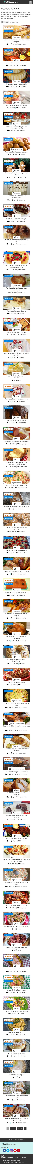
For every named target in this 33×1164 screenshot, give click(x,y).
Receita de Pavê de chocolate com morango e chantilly (16, 127)
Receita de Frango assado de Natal (16, 905)
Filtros (6, 22)
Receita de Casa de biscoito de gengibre (16, 506)
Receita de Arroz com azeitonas (16, 948)
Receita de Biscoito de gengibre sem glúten (16, 174)
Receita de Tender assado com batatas (16, 969)
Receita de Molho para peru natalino (16, 772)
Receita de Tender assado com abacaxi (16, 441)
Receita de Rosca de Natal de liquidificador (16, 660)
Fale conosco (6, 1160)
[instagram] (11, 1150)
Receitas (3, 6)
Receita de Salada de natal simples (16, 1011)
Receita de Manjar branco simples (16, 84)
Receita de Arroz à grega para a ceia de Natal (16, 704)
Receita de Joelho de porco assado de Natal (16, 241)
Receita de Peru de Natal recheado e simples (16, 615)
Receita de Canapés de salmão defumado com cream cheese (16, 860)
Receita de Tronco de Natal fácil (16, 839)
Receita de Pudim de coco (16, 1054)
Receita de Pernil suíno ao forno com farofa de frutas (16, 1119)
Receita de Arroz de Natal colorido (16, 485)
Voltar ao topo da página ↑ (16, 1139)
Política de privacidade (8, 1162)
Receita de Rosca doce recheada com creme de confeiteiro (16, 266)
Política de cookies (19, 1162)
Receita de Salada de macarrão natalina (16, 927)
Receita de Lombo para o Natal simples (16, 572)
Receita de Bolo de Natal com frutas (16, 332)
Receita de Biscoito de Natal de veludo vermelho (16, 354)
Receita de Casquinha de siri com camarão (16, 289)
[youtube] (15, 1150)
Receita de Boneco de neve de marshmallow (16, 197)
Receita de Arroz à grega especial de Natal (16, 883)
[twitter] (8, 1150)
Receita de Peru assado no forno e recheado (16, 637)
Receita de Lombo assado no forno (16, 63)
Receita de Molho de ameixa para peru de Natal (16, 727)
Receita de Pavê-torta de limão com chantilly (16, 1097)
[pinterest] (18, 1150)
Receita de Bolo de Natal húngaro (16, 219)
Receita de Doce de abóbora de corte (16, 593)
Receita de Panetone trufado (16, 420)
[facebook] (4, 1150)
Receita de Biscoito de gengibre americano (17, 528)
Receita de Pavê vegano (16, 1075)
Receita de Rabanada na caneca (16, 105)
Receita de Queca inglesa (16, 682)
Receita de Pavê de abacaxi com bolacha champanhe (16, 41)
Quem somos (24, 1157)
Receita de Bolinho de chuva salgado (16, 152)
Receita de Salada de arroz (16, 1032)
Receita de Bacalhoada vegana (16, 990)
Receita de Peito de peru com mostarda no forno (16, 750)
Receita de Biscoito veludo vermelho (16, 399)
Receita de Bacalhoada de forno (16, 550)
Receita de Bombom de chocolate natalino (16, 816)
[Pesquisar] (30, 2)
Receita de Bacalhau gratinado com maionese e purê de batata (16, 463)
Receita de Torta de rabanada (16, 311)
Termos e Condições (15, 1160)
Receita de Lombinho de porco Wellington (16, 794)
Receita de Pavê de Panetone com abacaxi (16, 377)
